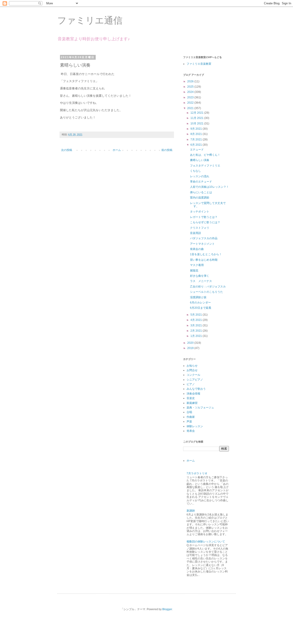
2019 (190, 348)
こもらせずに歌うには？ (205, 222)
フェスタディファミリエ (205, 165)
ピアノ (191, 384)
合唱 (189, 412)
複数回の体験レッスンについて (206, 541)
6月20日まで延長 (200, 307)
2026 (190, 81)
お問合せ (192, 370)
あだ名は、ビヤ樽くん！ (205, 154)
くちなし (195, 170)
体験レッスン (195, 426)
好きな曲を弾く (199, 275)
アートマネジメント (202, 243)
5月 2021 (196, 314)
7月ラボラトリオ (197, 473)
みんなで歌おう (196, 388)
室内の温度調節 (199, 197)
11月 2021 (197, 118)
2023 (190, 97)
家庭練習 (192, 403)
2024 (190, 92)
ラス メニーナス (201, 281)
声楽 (189, 421)
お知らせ (192, 365)
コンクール (193, 374)
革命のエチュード (201, 181)
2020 (190, 342)
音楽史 (191, 398)
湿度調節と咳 (198, 297)
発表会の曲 (197, 249)
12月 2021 (197, 112)
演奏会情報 (193, 393)
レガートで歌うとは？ (203, 217)
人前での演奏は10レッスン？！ (209, 186)
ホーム (117, 150)
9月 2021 (196, 128)
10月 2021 (197, 123)
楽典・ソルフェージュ (200, 407)
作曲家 (191, 417)
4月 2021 (196, 320)
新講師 (191, 510)
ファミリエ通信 (89, 20)
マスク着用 (197, 265)
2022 (190, 102)
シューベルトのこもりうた (206, 291)
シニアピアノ (195, 379)
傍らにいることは (201, 192)
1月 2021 (196, 336)
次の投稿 (66, 150)
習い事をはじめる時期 (203, 259)
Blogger (167, 609)
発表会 (191, 430)
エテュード (197, 149)
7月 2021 (196, 139)
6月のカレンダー (200, 302)
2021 (190, 108)
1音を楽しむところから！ (206, 254)
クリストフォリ (199, 227)
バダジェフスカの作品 (203, 238)
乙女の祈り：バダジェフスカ (208, 286)
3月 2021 (196, 325)
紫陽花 (194, 270)
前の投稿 (166, 150)
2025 (190, 86)
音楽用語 (195, 233)
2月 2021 (196, 330)
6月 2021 (196, 144)
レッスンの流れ (199, 176)
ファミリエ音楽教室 (199, 63)
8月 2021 (196, 134)
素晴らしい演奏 (199, 160)
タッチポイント (199, 211)
